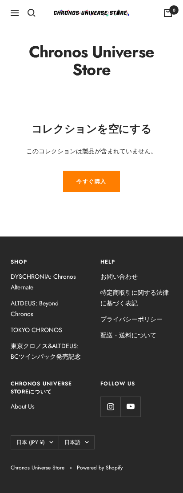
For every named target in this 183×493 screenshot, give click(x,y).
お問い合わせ (119, 276)
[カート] (167, 13)
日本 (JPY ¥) (30, 442)
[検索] (32, 13)
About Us (23, 406)
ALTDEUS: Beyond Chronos (35, 308)
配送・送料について (128, 335)
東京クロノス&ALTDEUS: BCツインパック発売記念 (46, 351)
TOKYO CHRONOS (36, 329)
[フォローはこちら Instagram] (110, 407)
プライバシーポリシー (131, 319)
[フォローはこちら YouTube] (130, 407)
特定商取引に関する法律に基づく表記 (134, 298)
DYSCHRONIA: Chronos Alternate (43, 282)
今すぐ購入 (91, 181)
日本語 (72, 442)
